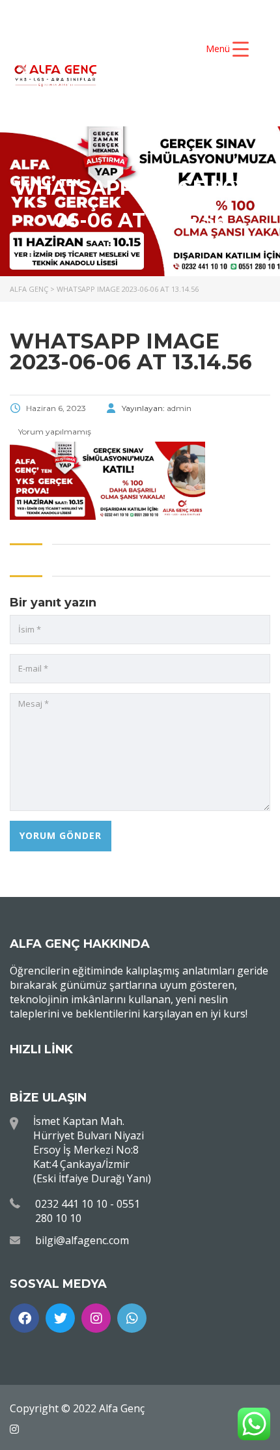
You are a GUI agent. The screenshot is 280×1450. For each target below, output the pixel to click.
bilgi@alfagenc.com (82, 1240)
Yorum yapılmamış (53, 431)
